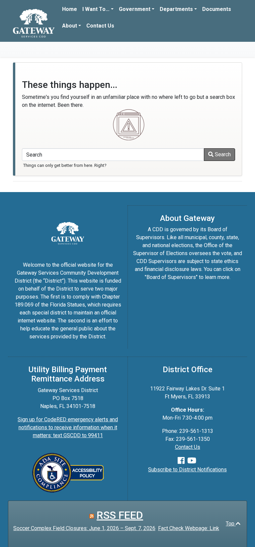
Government (134, 9)
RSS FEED (120, 515)
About (69, 26)
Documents (216, 9)
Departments (176, 9)
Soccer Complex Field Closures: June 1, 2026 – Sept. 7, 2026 (84, 528)
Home (69, 9)
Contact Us (100, 26)
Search (222, 154)
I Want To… (96, 9)
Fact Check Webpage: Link (188, 528)
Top (231, 523)
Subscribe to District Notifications (187, 469)
